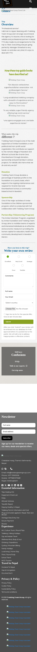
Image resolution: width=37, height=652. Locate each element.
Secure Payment (8, 521)
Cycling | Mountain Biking (11, 545)
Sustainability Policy (9, 589)
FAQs (17, 361)
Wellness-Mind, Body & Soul (11, 539)
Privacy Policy (7, 583)
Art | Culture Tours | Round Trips (13, 530)
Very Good (18, 261)
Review (4, 524)
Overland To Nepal (8, 567)
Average (29, 261)
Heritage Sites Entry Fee (10, 518)
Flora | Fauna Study (8, 555)
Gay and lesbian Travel (9, 536)
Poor (13, 270)
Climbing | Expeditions (10, 542)
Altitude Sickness (8, 501)
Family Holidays (7, 548)
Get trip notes (17, 370)
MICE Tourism (7, 561)
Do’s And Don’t (7, 573)
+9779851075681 (14, 478)
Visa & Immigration (8, 570)
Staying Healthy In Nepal (11, 507)
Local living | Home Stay (10, 551)
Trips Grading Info (8, 492)
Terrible (22, 270)
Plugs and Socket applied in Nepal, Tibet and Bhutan (17, 514)
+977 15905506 (13, 475)
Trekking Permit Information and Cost (15, 510)
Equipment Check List (10, 495)
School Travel (6, 558)
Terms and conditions (9, 592)
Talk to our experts (17, 366)
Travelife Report (7, 504)
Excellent (8, 261)
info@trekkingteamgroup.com (19, 473)
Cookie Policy (6, 586)
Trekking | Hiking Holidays (11, 533)
